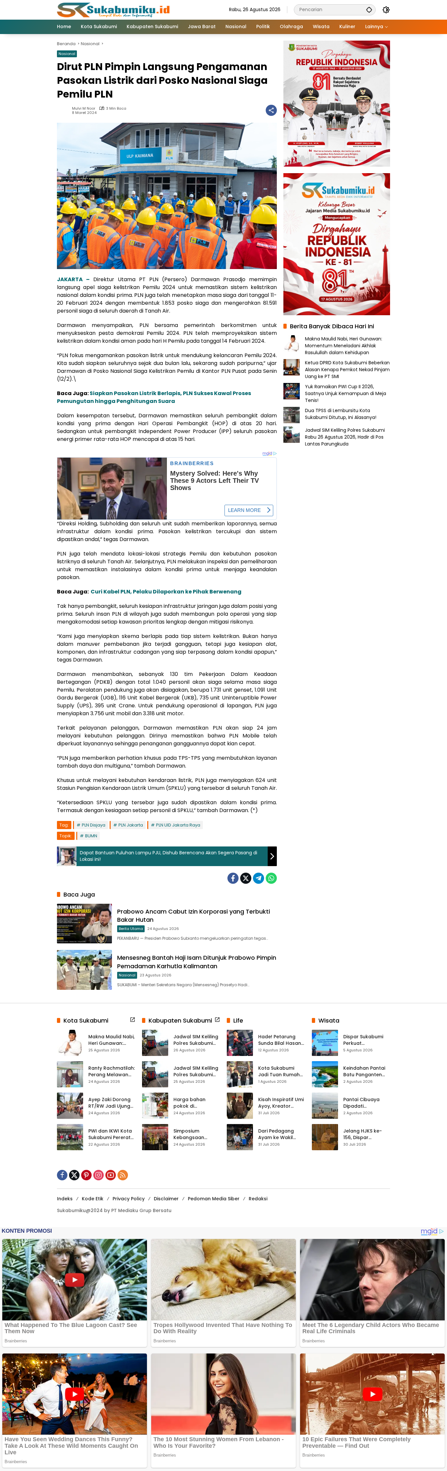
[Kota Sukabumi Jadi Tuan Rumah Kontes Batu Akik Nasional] (240, 1074)
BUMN (91, 836)
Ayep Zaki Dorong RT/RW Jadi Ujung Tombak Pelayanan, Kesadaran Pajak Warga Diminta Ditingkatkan (109, 1103)
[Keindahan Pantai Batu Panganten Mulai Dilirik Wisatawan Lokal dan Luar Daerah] (325, 1074)
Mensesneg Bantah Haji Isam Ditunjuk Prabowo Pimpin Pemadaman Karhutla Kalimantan (196, 961)
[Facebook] (233, 878)
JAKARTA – (73, 279)
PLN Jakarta (130, 825)
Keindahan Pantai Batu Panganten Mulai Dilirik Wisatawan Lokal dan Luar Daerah (364, 1071)
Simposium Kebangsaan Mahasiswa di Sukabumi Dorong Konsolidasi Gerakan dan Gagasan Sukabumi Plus (194, 1134)
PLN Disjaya (93, 825)
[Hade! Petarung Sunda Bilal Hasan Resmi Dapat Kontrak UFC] (240, 1043)
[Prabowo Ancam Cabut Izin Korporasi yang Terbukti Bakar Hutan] (84, 923)
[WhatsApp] (271, 878)
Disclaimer (166, 1198)
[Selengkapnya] (132, 1020)
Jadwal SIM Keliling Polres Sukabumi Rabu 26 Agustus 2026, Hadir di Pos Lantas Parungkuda (345, 437)
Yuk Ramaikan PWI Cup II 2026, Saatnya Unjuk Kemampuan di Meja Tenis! (345, 393)
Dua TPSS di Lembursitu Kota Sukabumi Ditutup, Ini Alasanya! (340, 413)
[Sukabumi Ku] (114, 9)
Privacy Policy (129, 1198)
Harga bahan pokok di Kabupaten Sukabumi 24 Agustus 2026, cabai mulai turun (194, 1103)
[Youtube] (110, 1175)
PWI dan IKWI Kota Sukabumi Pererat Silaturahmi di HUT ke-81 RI (110, 1134)
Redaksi (258, 1198)
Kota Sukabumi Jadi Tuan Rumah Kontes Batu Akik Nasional (279, 1071)
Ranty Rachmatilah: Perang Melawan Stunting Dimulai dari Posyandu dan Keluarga (111, 1071)
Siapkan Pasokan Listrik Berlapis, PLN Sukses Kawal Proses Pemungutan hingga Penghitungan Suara (154, 397)
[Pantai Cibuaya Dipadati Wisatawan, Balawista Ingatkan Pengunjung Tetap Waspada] (325, 1106)
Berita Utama (131, 928)
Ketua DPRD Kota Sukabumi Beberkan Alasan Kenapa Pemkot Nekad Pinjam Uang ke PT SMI (347, 369)
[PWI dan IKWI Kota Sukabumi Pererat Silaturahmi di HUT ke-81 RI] (70, 1137)
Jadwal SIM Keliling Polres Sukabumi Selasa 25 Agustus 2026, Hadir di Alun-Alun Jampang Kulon (196, 1071)
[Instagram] (98, 1175)
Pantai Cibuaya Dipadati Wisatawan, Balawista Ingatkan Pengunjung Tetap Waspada (366, 1103)
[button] (369, 9)
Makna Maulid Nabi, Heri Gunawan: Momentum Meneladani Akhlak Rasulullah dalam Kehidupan (343, 345)
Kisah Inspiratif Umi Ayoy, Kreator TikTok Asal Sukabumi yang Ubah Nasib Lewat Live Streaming (281, 1103)
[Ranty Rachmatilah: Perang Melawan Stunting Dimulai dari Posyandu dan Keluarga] (70, 1074)
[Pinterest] (86, 1175)
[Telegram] (258, 878)
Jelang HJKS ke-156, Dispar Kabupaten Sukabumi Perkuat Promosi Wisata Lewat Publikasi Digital (364, 1134)
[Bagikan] (271, 110)
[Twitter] (245, 878)
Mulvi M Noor (83, 108)
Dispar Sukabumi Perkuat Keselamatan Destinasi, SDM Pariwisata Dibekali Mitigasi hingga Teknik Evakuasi (365, 1040)
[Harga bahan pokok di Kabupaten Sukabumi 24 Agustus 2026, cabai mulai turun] (155, 1106)
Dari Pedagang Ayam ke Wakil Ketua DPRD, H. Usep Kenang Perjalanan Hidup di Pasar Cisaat (281, 1134)
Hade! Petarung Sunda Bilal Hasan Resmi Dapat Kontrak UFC (279, 1040)
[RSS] (122, 1175)
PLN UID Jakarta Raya (178, 825)
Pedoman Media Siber (214, 1198)
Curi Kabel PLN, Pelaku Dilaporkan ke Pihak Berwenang (166, 591)
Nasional (67, 53)
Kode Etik (92, 1198)
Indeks (65, 1198)
